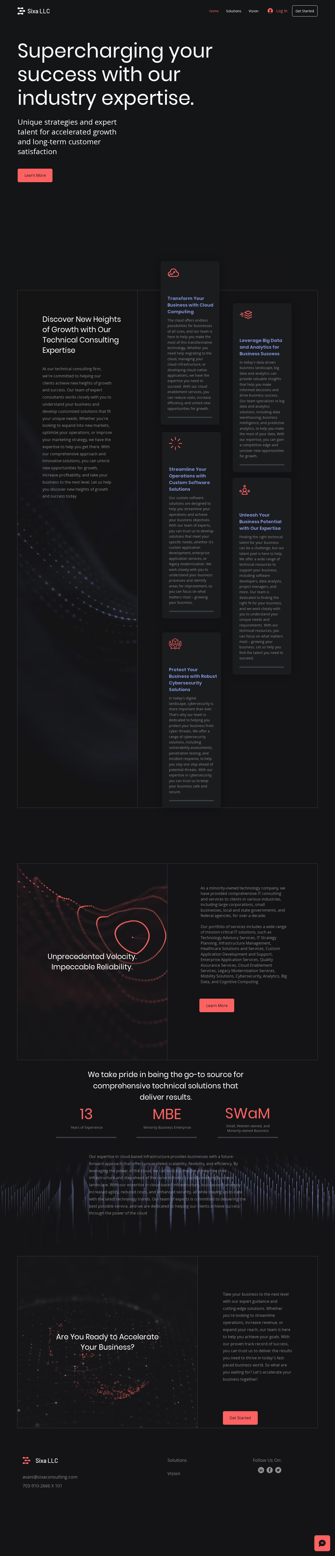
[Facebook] (270, 1470)
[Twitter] (278, 1470)
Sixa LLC (38, 11)
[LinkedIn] (261, 1470)
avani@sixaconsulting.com (50, 1477)
